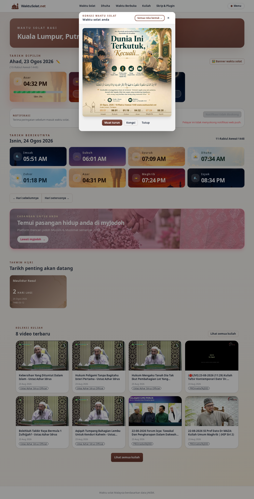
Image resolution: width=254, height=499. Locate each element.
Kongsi (130, 122)
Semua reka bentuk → (149, 17)
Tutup (146, 122)
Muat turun (112, 122)
